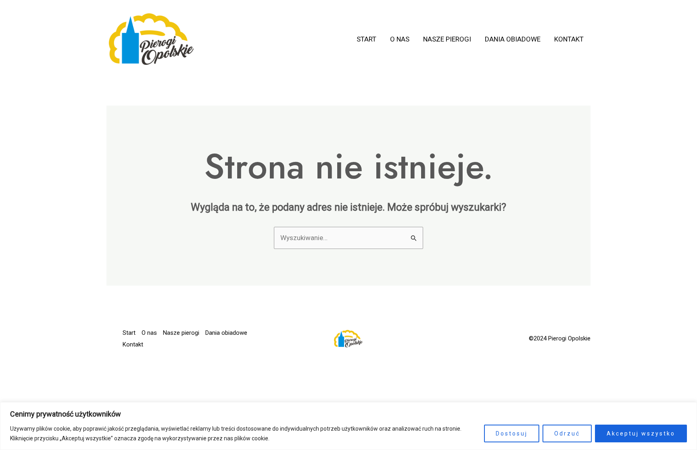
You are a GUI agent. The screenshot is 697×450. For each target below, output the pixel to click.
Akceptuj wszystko (641, 433)
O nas (399, 39)
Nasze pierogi (447, 39)
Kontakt (569, 39)
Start (366, 39)
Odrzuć (567, 433)
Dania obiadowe (512, 39)
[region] (348, 426)
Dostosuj (512, 433)
